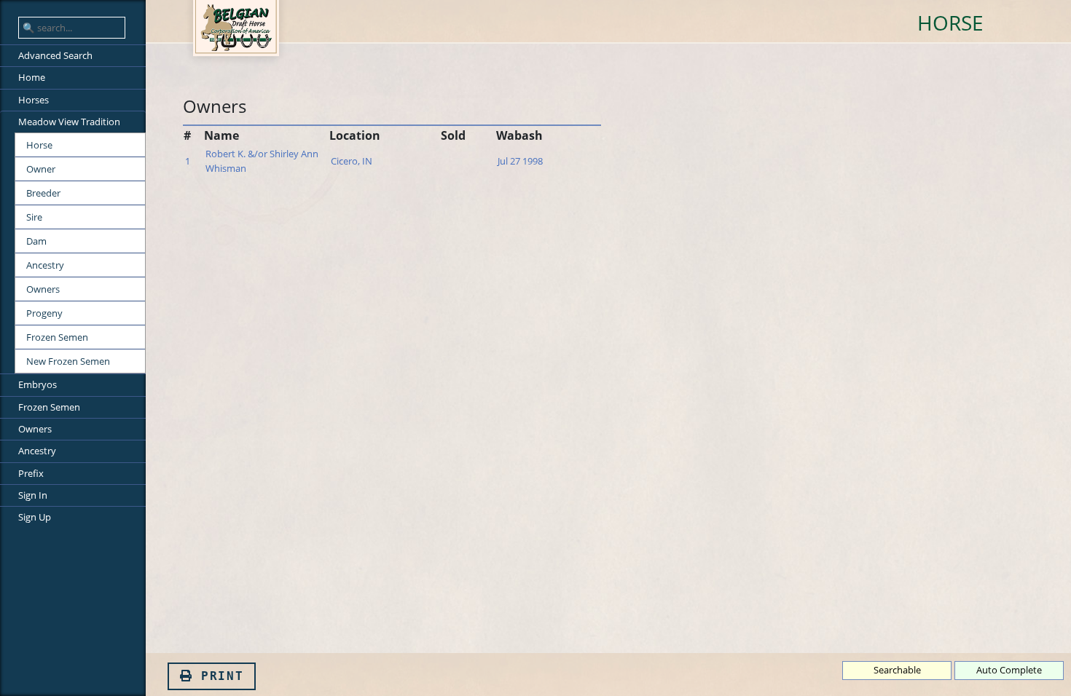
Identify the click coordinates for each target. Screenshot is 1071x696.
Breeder (43, 192)
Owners (43, 289)
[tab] (73, 27)
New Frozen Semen (68, 361)
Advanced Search (55, 55)
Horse (39, 144)
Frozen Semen (57, 337)
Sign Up (34, 516)
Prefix (31, 473)
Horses (33, 99)
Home (31, 77)
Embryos (37, 384)
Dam (36, 241)
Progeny (44, 313)
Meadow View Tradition (69, 121)
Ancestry (45, 265)
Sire (34, 217)
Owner (40, 168)
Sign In (32, 495)
